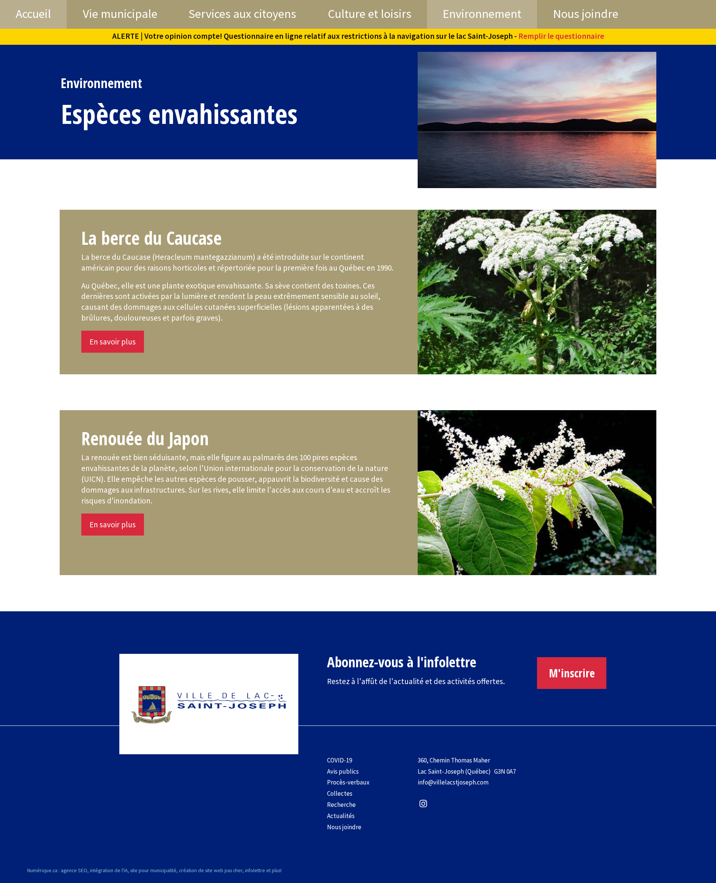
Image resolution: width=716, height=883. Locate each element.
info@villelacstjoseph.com (453, 782)
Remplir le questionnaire (561, 36)
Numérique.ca (42, 870)
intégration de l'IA (109, 870)
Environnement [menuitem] (482, 13)
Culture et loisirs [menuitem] (369, 13)
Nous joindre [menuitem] (585, 13)
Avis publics (343, 771)
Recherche (341, 805)
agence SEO (74, 870)
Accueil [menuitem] (33, 13)
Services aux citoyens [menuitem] (242, 13)
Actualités (341, 816)
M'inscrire (572, 673)
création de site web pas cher (210, 870)
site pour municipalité (153, 870)
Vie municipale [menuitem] (120, 13)
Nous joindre (344, 827)
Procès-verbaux (348, 782)
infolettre (255, 870)
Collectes (339, 793)
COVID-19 (339, 760)
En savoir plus (113, 342)
